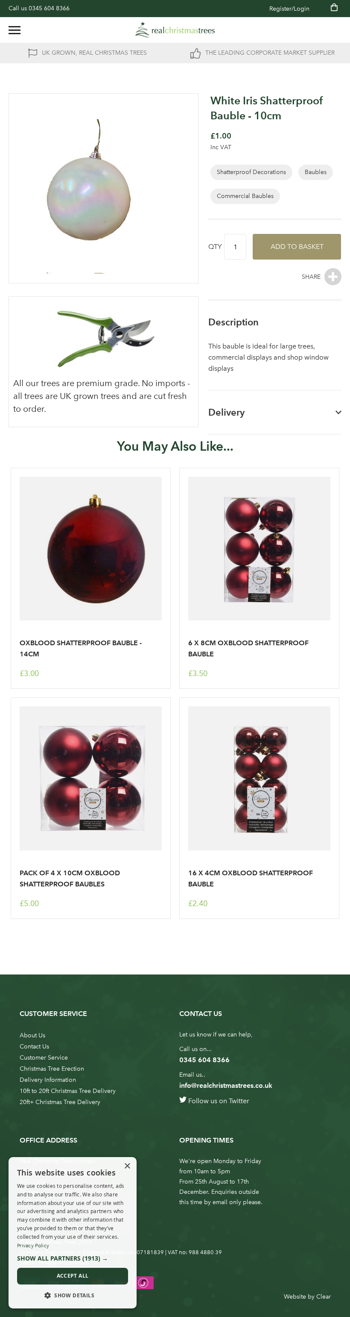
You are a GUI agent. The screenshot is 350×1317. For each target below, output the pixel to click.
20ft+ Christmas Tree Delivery (60, 1102)
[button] (72, 1258)
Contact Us (34, 1046)
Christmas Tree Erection (52, 1068)
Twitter (239, 1101)
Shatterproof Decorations (251, 172)
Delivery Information (48, 1080)
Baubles (316, 172)
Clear (323, 1296)
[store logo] (175, 29)
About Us (32, 1035)
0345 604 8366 (49, 8)
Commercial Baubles (245, 196)
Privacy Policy (33, 1246)
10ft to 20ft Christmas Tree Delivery (68, 1091)
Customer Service (44, 1057)
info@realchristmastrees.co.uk (225, 1085)
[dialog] (73, 1232)
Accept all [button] (73, 1275)
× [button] (127, 1166)
